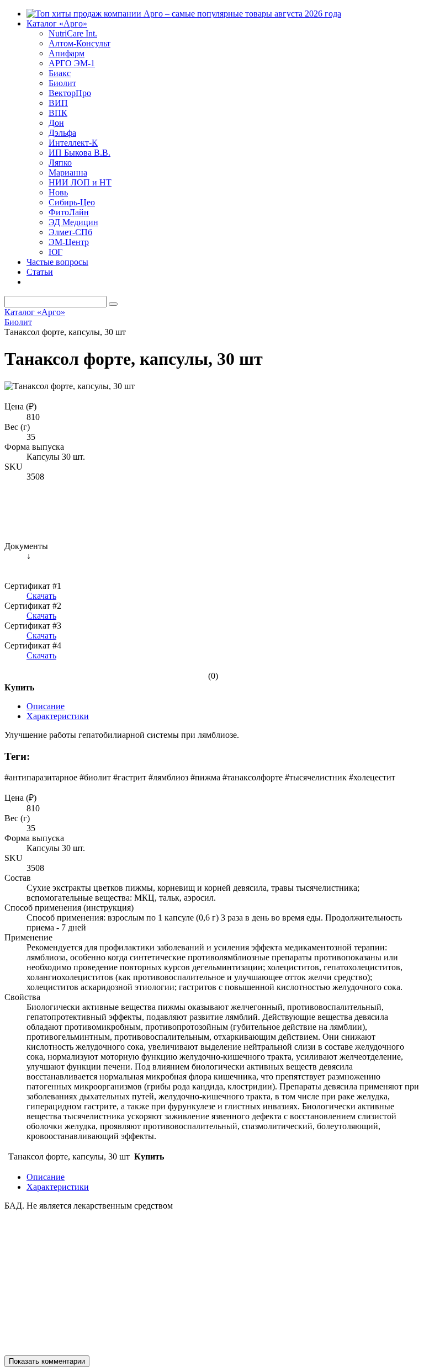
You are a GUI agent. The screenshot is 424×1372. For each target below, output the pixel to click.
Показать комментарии (47, 1361)
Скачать (41, 595)
